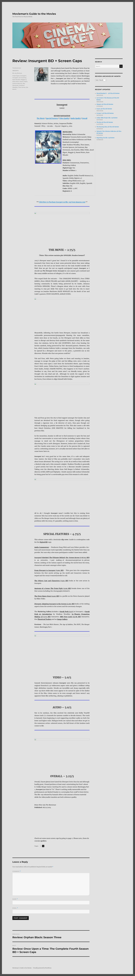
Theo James (21, 87)
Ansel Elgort (16, 75)
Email (15, 908)
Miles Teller (15, 81)
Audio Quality (76, 118)
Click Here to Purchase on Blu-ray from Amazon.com (62, 202)
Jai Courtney (22, 77)
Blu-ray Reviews (17, 73)
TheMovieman (16, 68)
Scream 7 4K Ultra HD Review (105, 113)
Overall (84, 118)
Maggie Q (23, 79)
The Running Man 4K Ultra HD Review (108, 127)
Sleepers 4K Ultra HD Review (105, 104)
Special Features (52, 118)
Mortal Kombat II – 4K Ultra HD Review (108, 93)
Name (15, 899)
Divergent (23, 75)
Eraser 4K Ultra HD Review (104, 109)
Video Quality (64, 118)
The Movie (41, 118)
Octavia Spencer (17, 83)
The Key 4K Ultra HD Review (105, 122)
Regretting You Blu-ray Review (105, 138)
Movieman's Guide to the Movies (34, 13)
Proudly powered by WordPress (42, 968)
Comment (16, 871)
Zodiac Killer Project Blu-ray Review (107, 118)
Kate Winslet (16, 79)
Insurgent (15, 77)
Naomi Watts (23, 81)
